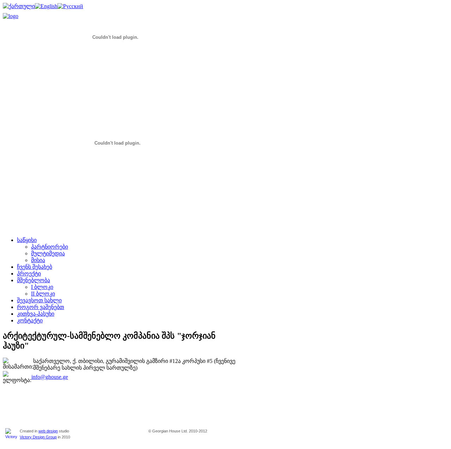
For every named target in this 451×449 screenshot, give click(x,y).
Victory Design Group (38, 437)
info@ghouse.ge (49, 377)
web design (48, 431)
